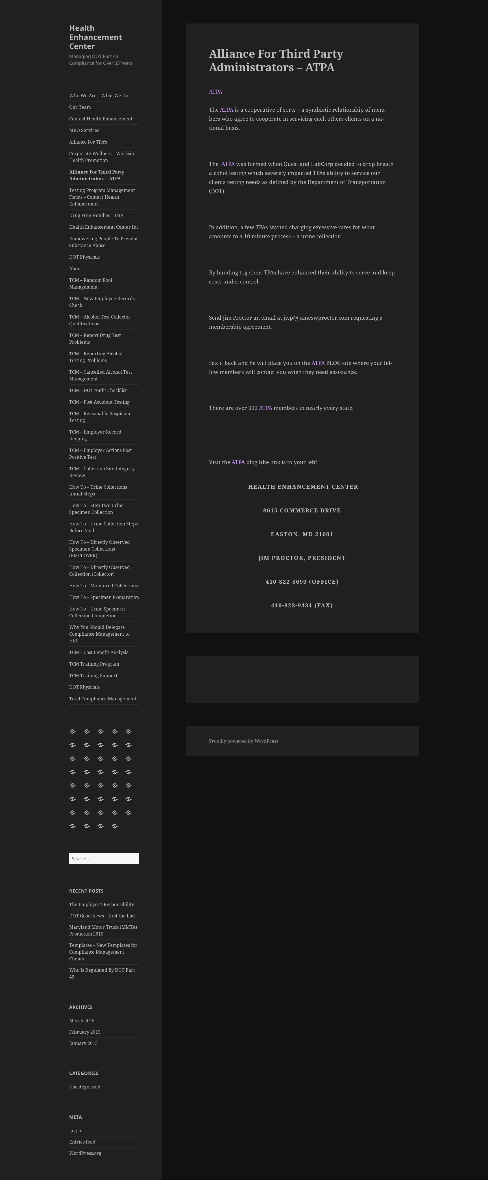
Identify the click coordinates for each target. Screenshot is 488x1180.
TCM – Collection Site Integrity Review (102, 472)
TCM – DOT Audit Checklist (98, 390)
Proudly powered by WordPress (243, 741)
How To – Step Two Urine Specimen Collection (96, 508)
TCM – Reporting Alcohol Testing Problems (96, 356)
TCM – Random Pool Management (90, 283)
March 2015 (82, 1020)
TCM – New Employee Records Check (102, 301)
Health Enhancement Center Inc (104, 227)
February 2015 (85, 1032)
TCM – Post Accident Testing (99, 402)
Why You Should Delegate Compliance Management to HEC (99, 634)
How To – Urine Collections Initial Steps (98, 490)
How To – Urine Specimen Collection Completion (97, 612)
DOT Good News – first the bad (102, 916)
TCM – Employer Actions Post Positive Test (100, 453)
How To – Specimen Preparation (104, 597)
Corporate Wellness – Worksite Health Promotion (102, 156)
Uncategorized (85, 1087)
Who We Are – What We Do (98, 95)
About (75, 268)
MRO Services (84, 130)
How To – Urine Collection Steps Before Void (103, 527)
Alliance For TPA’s (88, 142)
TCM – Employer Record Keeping (95, 435)
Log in (75, 1130)
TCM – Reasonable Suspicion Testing (99, 416)
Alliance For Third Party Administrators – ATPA (96, 175)
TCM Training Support (93, 675)
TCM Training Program (94, 664)
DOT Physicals (84, 257)
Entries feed (82, 1142)
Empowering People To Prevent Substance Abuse (103, 241)
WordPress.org (85, 1153)
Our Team (80, 107)
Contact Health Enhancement (100, 119)
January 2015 (83, 1043)
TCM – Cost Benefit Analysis (98, 652)
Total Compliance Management (102, 699)
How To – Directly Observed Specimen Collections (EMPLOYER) (99, 549)
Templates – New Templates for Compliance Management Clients (103, 952)
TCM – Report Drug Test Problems (95, 338)
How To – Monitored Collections (103, 586)
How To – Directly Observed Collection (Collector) (99, 570)
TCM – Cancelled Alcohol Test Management (100, 375)
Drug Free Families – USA (96, 215)
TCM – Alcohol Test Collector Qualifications (99, 320)
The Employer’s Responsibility (101, 904)
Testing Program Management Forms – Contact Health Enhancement (102, 197)
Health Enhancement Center (95, 37)
